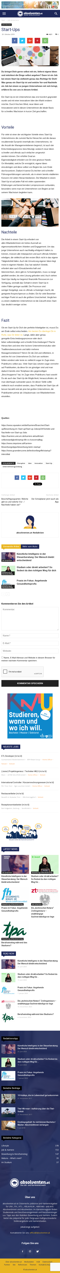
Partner (7, 1265)
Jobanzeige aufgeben (30, 1227)
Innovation (39, 463)
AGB (38, 1262)
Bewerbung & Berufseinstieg (7, 573)
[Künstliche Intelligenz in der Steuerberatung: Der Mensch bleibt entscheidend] (8, 557)
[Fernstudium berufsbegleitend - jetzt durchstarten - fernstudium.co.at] (30, 715)
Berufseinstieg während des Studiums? (36, 1014)
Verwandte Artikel (11, 546)
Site (14, 1265)
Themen (33, 1265)
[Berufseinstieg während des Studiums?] (15, 930)
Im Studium (6, 1162)
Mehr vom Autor (30, 546)
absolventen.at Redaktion (30, 532)
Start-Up (49, 463)
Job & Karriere (13, 20)
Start (3, 20)
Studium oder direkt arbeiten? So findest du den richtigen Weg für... (44, 879)
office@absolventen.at (40, 1232)
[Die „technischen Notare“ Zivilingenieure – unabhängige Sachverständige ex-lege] (45, 896)
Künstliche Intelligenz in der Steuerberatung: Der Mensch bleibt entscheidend (35, 557)
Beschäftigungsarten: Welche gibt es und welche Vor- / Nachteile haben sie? (14, 502)
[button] (56, 13)
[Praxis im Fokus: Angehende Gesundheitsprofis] (8, 584)
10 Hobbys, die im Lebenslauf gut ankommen (38, 1095)
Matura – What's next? (11, 1158)
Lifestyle (5, 1145)
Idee (30, 463)
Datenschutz (47, 1262)
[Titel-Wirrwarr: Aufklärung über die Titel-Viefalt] (8, 1112)
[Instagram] (30, 1251)
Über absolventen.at (13, 1262)
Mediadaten (29, 1262)
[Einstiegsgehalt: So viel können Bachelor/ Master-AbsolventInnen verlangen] (8, 1125)
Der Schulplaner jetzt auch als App (45, 500)
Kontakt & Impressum (47, 1265)
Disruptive (21, 463)
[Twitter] (37, 1251)
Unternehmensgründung (12, 467)
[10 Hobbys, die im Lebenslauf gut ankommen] (8, 1099)
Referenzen (22, 1265)
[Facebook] (22, 1251)
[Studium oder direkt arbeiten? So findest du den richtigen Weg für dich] (8, 570)
